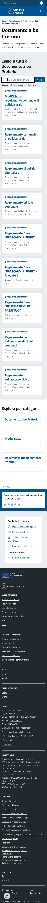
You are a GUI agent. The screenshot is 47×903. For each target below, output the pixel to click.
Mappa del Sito (35, 893)
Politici (4, 620)
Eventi (4, 696)
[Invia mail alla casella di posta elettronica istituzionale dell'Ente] (19, 728)
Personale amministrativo (13, 616)
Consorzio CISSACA (10, 809)
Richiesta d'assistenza (11, 863)
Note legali (6, 842)
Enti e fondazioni (9, 607)
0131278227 (16, 720)
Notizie (5, 674)
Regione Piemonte (10, 3)
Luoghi (4, 692)
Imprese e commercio (11, 655)
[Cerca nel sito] (39, 11)
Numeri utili (6, 744)
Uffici (4, 624)
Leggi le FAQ (7, 853)
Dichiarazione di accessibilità (14, 846)
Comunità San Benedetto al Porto (16, 830)
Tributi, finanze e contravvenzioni (16, 659)
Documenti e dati (31, 21)
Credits (15, 893)
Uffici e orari (7, 740)
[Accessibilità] (7, 896)
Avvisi (4, 678)
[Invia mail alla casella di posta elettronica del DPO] (20, 759)
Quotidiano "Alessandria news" (15, 821)
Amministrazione (15, 21)
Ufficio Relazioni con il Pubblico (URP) (17, 736)
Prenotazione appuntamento (14, 859)
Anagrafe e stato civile (11, 638)
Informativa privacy (10, 838)
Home (4, 21)
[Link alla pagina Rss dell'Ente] (3, 876)
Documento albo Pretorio (16, 91)
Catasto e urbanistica (11, 647)
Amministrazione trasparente (14, 850)
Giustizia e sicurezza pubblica (14, 651)
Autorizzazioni (8, 643)
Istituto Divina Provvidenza (13, 826)
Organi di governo (9, 612)
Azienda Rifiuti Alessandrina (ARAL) (17, 817)
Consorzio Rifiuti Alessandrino (14, 813)
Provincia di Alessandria (12, 805)
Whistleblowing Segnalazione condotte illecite (22, 834)
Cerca (39, 79)
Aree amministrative (10, 599)
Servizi (31, 890)
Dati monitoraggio (9, 890)
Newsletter (6, 880)
